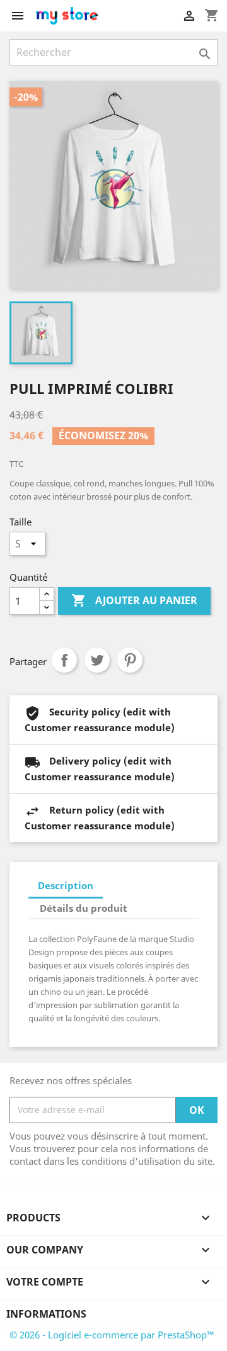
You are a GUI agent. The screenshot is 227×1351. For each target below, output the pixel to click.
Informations (46, 1314)
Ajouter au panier (134, 600)
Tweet (97, 660)
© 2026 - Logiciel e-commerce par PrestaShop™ (111, 1334)
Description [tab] (65, 885)
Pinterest (130, 660)
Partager (64, 660)
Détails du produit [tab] (83, 908)
